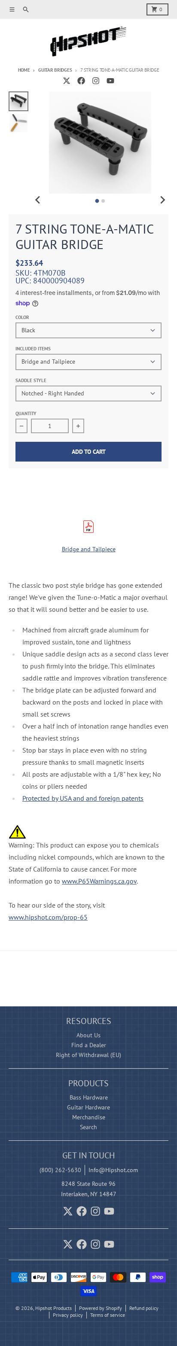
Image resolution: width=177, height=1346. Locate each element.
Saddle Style (30, 380)
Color (22, 317)
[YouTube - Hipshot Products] (110, 80)
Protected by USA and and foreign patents (82, 798)
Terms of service (107, 1315)
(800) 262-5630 (60, 1170)
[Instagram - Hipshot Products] (95, 80)
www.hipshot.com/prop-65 (48, 917)
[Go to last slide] (38, 200)
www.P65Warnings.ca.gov (99, 881)
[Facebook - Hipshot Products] (81, 80)
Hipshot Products (53, 1308)
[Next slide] (162, 200)
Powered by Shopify (100, 1308)
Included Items (33, 349)
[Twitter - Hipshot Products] (66, 80)
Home (24, 70)
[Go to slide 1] (97, 201)
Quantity (26, 413)
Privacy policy (68, 1315)
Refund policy (144, 1308)
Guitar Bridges (55, 70)
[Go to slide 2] (103, 201)
